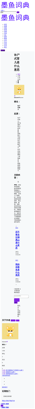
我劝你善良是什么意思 (17, 269)
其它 (19, 74)
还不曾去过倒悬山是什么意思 (17, 240)
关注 (14, 320)
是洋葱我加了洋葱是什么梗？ (13, 370)
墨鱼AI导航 (5, 400)
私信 (18, 320)
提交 (16, 302)
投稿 (3, 50)
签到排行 (4, 387)
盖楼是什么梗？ (8, 372)
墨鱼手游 (12, 400)
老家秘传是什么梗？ (10, 373)
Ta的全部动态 (6, 375)
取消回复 (17, 300)
